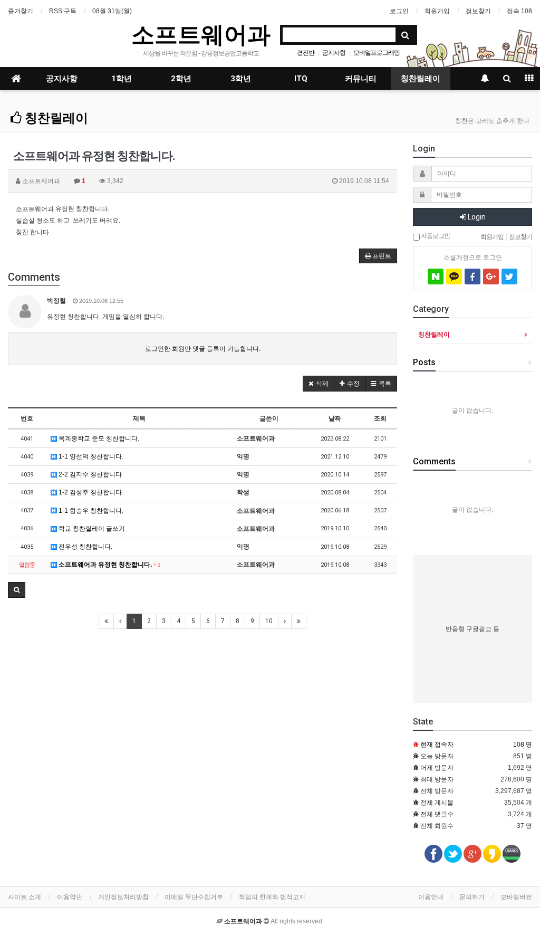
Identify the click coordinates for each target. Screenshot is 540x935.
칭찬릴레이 (420, 78)
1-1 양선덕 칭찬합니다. (90, 456)
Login (476, 217)
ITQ (300, 78)
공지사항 (333, 52)
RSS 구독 (62, 11)
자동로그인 (435, 236)
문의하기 (472, 897)
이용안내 (430, 897)
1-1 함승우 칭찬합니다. (90, 510)
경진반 (305, 52)
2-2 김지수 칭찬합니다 (89, 474)
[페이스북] (472, 276)
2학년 (181, 78)
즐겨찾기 (20, 11)
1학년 (121, 78)
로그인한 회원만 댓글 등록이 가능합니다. (203, 348)
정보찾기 (478, 11)
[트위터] (509, 276)
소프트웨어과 (201, 34)
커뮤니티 (361, 78)
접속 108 (519, 11)
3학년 (240, 78)
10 (269, 621)
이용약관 (69, 897)
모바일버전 (516, 897)
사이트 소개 (24, 897)
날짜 (335, 418)
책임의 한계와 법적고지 (272, 897)
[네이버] (435, 276)
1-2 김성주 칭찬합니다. (90, 492)
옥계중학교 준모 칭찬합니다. (98, 438)
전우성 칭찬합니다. (84, 546)
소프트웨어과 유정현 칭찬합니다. (108, 564)
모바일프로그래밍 (376, 52)
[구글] (491, 276)
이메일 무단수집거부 (194, 897)
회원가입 (437, 11)
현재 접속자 (437, 744)
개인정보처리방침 (123, 897)
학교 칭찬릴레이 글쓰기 (91, 528)
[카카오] (454, 276)
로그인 (399, 11)
